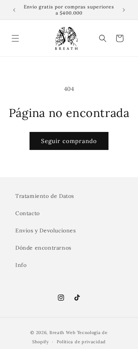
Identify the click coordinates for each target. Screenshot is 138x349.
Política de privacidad (81, 341)
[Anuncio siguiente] (123, 10)
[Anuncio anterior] (14, 10)
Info (20, 265)
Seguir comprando (69, 141)
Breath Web (62, 332)
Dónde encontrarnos (43, 247)
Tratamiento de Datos (44, 196)
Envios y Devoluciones (45, 230)
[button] (15, 38)
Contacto (27, 213)
